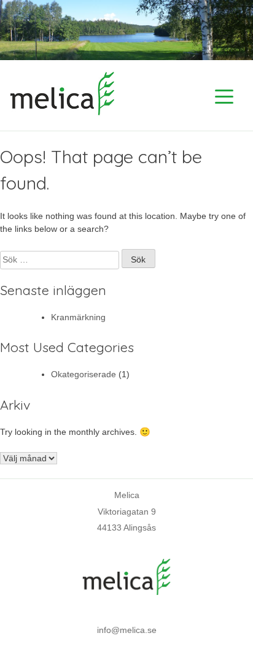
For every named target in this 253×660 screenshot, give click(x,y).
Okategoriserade (83, 374)
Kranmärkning (78, 317)
